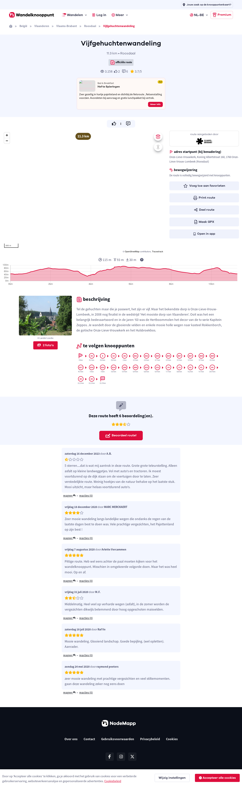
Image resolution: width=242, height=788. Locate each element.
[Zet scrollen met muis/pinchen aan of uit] (158, 147)
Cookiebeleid (112, 781)
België (23, 26)
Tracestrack (157, 251)
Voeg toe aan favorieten (207, 186)
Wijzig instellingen (172, 778)
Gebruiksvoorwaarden (117, 739)
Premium (224, 15)
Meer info (155, 104)
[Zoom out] (7, 140)
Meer (120, 15)
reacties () (86, 495)
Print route (207, 198)
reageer (68, 495)
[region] (83, 192)
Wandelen (75, 15)
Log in (101, 15)
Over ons (71, 739)
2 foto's (48, 345)
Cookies (172, 739)
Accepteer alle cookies (219, 778)
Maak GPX (206, 222)
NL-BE (199, 15)
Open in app (206, 234)
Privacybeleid (150, 739)
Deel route (206, 210)
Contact (89, 739)
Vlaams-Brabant (66, 26)
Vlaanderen (41, 26)
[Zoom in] (7, 135)
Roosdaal (90, 26)
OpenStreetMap (132, 251)
